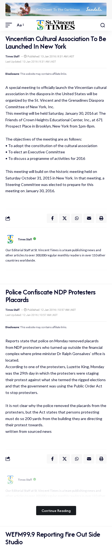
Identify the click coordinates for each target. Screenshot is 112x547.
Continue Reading (56, 510)
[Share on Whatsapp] (76, 218)
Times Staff (12, 56)
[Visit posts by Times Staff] (10, 239)
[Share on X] (64, 218)
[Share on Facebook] (52, 218)
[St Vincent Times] (56, 25)
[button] (10, 25)
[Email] (88, 218)
